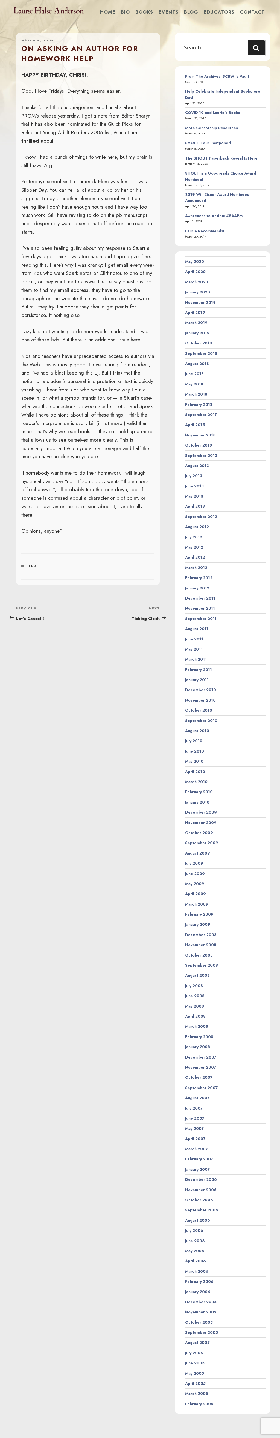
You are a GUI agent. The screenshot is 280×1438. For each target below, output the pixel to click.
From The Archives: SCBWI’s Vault (217, 76)
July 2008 (194, 985)
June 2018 (194, 373)
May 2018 (194, 384)
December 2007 (200, 1057)
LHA (33, 566)
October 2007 (198, 1077)
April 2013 (195, 506)
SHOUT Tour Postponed (208, 143)
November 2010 (200, 700)
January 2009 (197, 924)
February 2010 (199, 792)
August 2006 (197, 1220)
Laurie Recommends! (204, 231)
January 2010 (197, 802)
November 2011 (200, 608)
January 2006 (197, 1292)
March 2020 (196, 282)
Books (144, 12)
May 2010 (194, 761)
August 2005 (197, 1342)
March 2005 (196, 1393)
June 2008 (195, 996)
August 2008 (197, 975)
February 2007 (199, 1159)
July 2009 (194, 863)
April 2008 (195, 1016)
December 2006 (201, 1179)
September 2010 (201, 720)
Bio (125, 12)
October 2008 (199, 955)
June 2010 (194, 751)
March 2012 (196, 567)
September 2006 (201, 1210)
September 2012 (201, 516)
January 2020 (197, 292)
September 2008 (201, 965)
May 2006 (194, 1251)
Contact (252, 12)
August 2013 (197, 465)
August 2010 (197, 730)
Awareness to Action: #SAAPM (214, 215)
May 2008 (194, 1006)
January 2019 (197, 333)
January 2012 (197, 588)
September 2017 (201, 414)
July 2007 (194, 1108)
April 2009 (195, 894)
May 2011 (194, 649)
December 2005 (201, 1302)
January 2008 (197, 1047)
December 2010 (200, 690)
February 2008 (199, 1036)
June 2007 (194, 1118)
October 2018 (198, 343)
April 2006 (195, 1261)
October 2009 (199, 832)
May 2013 (194, 496)
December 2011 (200, 598)
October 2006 (199, 1200)
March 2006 (196, 1271)
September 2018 (201, 353)
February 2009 (199, 914)
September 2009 (201, 843)
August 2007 (197, 1098)
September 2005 (201, 1332)
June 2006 (195, 1241)
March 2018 (196, 394)
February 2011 (198, 669)
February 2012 (198, 577)
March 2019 (196, 322)
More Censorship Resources (211, 128)
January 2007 (197, 1169)
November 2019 (200, 302)
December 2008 (201, 934)
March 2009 (196, 904)
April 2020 (195, 271)
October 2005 (199, 1322)
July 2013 (193, 475)
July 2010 (193, 741)
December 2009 (201, 812)
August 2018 (197, 363)
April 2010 (195, 771)
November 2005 (200, 1312)
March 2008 (196, 1026)
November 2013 (200, 435)
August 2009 (197, 853)
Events (169, 12)
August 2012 (197, 526)
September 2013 (201, 455)
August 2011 (196, 628)
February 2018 (198, 404)
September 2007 (201, 1088)
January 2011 (197, 679)
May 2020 (194, 261)
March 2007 (196, 1149)
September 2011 (201, 618)
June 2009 (195, 873)
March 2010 (196, 781)
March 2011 (196, 659)
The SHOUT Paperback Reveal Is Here (221, 158)
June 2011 (194, 639)
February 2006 (199, 1281)
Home (107, 12)
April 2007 (195, 1139)
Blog (191, 12)
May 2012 (194, 547)
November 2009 (201, 822)
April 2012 (195, 557)
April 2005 (195, 1383)
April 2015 (195, 424)
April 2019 (195, 312)
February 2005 (199, 1404)
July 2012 (193, 537)
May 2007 (194, 1128)
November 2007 (200, 1067)
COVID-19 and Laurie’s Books (212, 112)
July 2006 (194, 1230)
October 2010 (198, 710)
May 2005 (194, 1373)
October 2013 (198, 445)
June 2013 (194, 486)
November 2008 (200, 945)
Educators (219, 12)
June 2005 (195, 1363)
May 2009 (194, 883)
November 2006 (201, 1190)
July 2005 (194, 1353)
